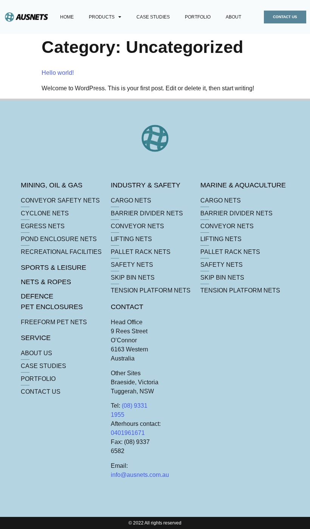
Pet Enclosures (52, 307)
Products (102, 17)
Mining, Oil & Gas (51, 185)
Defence (37, 296)
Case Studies (153, 17)
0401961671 (128, 433)
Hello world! (58, 73)
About (233, 17)
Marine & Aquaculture (243, 185)
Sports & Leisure (53, 267)
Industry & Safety (145, 185)
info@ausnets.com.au (140, 475)
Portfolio (198, 17)
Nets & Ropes (46, 282)
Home (67, 17)
